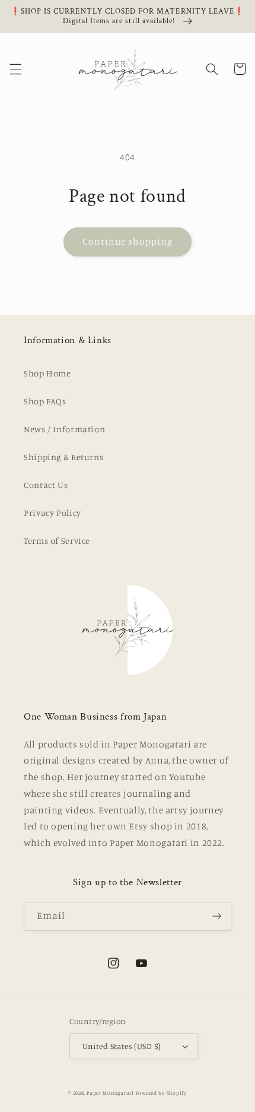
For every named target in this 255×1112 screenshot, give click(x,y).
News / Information (64, 429)
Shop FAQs (45, 401)
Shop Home (47, 373)
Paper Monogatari (110, 1092)
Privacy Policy (52, 513)
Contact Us (46, 485)
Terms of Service (57, 541)
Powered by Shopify (161, 1092)
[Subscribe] (217, 916)
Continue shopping (127, 241)
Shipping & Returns (63, 457)
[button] (15, 69)
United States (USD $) (121, 1046)
